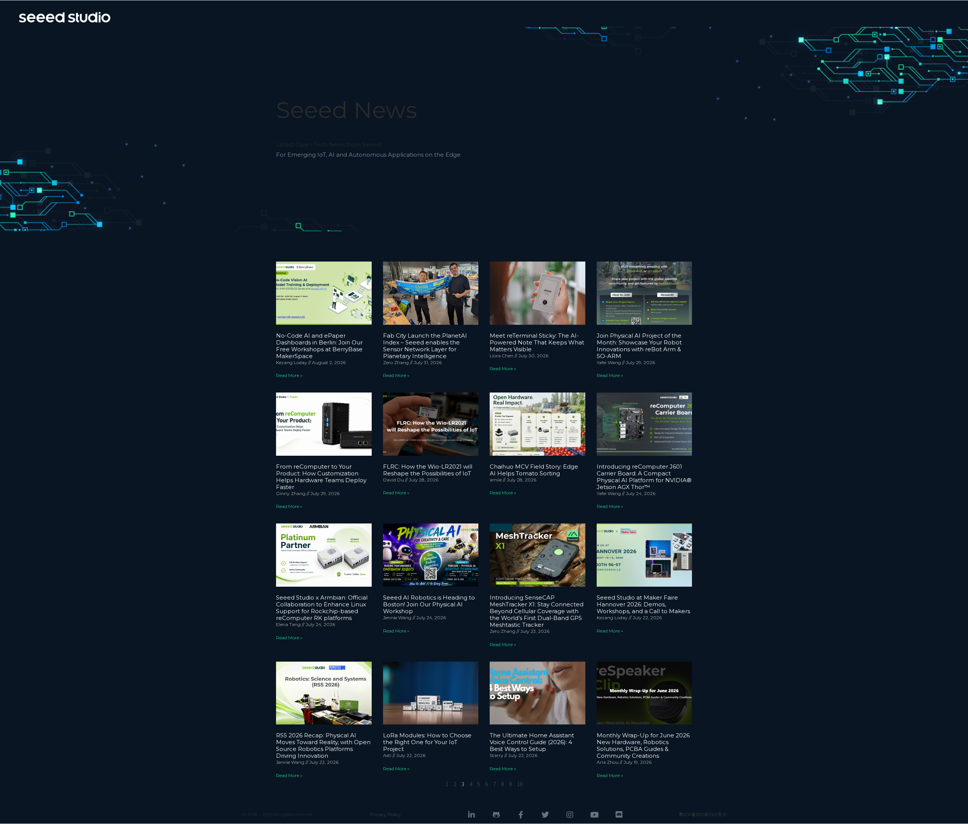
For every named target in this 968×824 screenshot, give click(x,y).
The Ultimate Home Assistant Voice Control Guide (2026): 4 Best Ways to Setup (532, 742)
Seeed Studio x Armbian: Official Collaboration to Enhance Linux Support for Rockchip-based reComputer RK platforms (322, 608)
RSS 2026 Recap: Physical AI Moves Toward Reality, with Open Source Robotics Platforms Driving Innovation (323, 745)
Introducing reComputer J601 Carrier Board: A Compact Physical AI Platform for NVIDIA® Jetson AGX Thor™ (644, 477)
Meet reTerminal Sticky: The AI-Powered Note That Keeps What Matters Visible (537, 342)
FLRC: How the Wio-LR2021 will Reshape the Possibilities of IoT (427, 470)
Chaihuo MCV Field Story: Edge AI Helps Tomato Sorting (534, 470)
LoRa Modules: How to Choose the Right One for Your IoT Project (427, 742)
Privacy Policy (385, 814)
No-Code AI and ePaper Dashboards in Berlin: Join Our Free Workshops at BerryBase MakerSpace (319, 346)
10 (520, 784)
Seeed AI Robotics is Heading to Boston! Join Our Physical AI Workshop (429, 604)
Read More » (289, 375)
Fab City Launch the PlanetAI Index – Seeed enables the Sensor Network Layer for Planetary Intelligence (425, 346)
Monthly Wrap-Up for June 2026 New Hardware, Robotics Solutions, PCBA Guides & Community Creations (643, 745)
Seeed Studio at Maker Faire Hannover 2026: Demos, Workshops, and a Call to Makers (643, 604)
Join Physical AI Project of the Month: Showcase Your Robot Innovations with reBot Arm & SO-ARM (639, 346)
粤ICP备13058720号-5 (702, 814)
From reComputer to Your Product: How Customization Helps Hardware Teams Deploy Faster (321, 477)
